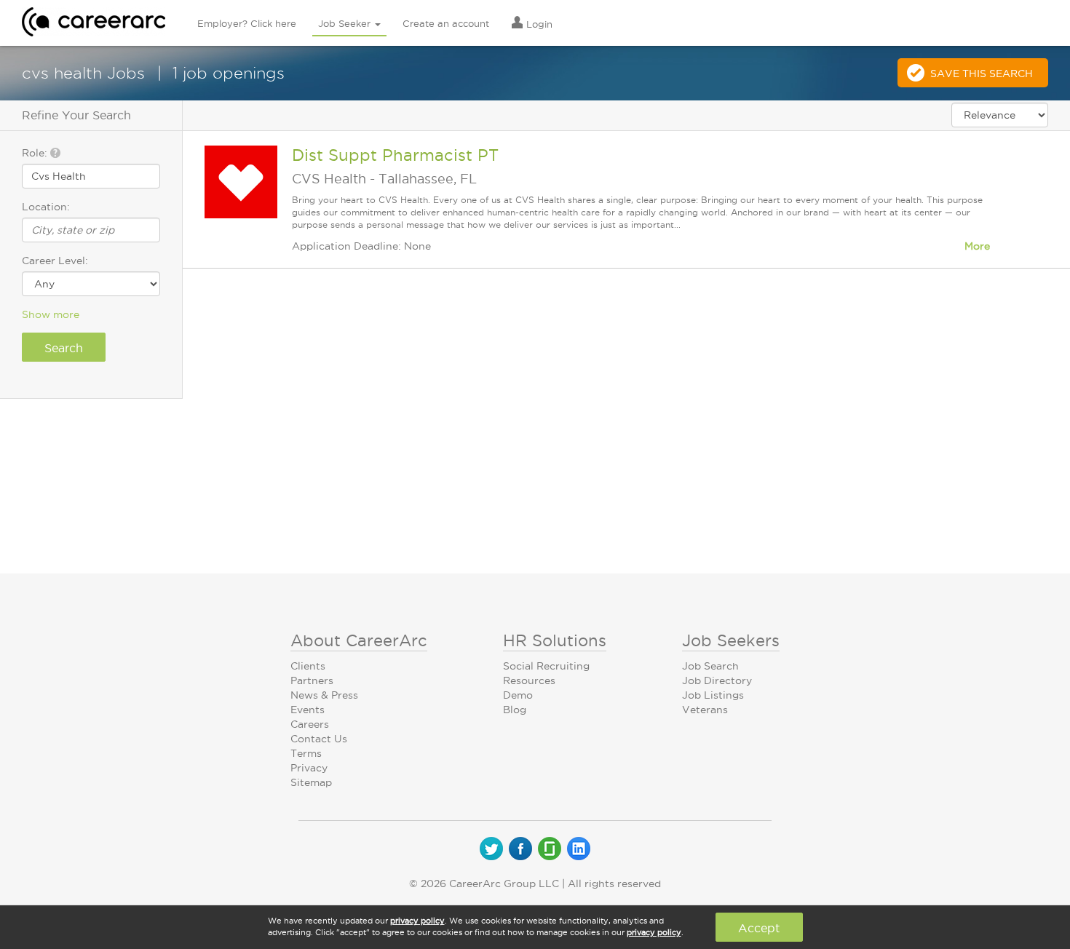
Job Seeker (345, 23)
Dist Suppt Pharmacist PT (395, 155)
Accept (759, 927)
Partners (311, 680)
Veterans (705, 709)
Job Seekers (731, 640)
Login (537, 24)
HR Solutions (554, 640)
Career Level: (55, 260)
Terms (306, 753)
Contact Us (318, 738)
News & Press (324, 695)
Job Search (710, 666)
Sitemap (311, 782)
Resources (529, 680)
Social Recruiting (546, 666)
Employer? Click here (246, 23)
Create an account (446, 23)
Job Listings (713, 695)
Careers (309, 724)
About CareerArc (358, 640)
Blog (514, 709)
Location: (46, 207)
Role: (36, 153)
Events (307, 709)
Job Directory (717, 680)
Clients (307, 666)
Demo (518, 695)
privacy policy (417, 920)
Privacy (309, 768)
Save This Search (981, 73)
